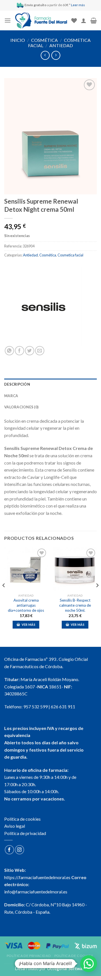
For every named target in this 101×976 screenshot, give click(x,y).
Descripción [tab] (17, 384)
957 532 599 (35, 706)
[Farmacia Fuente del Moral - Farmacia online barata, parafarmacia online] (41, 20)
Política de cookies (22, 819)
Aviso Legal (51, 960)
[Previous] (4, 596)
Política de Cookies (73, 956)
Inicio (17, 40)
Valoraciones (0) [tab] (21, 407)
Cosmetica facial (70, 255)
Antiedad (61, 45)
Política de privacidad (25, 833)
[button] (88, 963)
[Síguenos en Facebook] (9, 849)
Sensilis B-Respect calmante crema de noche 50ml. (75, 605)
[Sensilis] (43, 306)
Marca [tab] (11, 395)
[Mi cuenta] (83, 20)
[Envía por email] (39, 350)
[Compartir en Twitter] (29, 350)
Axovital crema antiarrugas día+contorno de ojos (26, 605)
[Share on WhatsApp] (9, 350)
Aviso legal (14, 826)
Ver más (28, 624)
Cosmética (44, 40)
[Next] (97, 596)
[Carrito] (93, 20)
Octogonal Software (66, 968)
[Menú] (7, 20)
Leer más (78, 5)
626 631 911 (63, 706)
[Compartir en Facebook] (19, 350)
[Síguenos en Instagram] (19, 849)
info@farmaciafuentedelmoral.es (35, 891)
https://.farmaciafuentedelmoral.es (37, 877)
